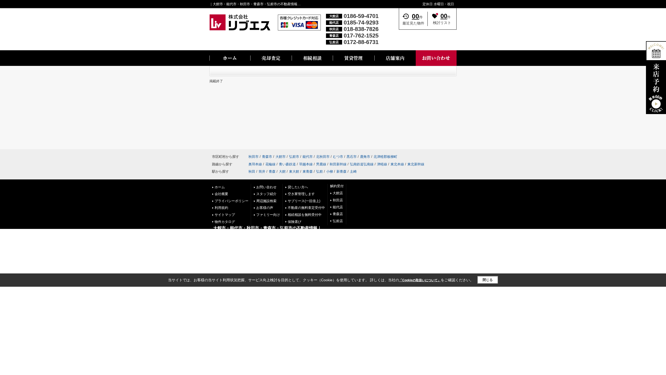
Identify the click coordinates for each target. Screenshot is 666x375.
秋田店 (338, 200)
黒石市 (352, 157)
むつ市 (338, 157)
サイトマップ (225, 215)
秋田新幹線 (338, 164)
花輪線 (270, 164)
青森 (272, 171)
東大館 (294, 171)
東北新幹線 (415, 164)
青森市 (267, 157)
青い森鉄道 (287, 164)
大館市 (281, 157)
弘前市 (294, 157)
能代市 (308, 157)
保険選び (294, 222)
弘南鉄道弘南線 (362, 164)
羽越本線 (306, 164)
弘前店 (338, 221)
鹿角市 (365, 157)
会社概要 (221, 194)
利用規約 (221, 208)
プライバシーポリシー (231, 201)
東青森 (308, 171)
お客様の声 (264, 208)
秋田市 (253, 157)
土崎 (353, 171)
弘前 (319, 171)
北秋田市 (323, 157)
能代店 (338, 207)
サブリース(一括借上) (304, 201)
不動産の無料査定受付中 (306, 208)
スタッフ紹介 (266, 194)
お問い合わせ (266, 187)
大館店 (338, 193)
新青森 (341, 171)
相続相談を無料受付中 (305, 215)
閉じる (488, 280)
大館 (282, 171)
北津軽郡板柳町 (385, 157)
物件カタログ (225, 222)
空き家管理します (301, 194)
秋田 (251, 171)
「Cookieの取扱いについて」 (420, 280)
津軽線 (382, 164)
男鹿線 (321, 164)
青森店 (338, 214)
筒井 (262, 171)
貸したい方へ (298, 187)
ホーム (220, 187)
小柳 (329, 171)
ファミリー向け (268, 215)
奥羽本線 (255, 164)
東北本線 (397, 164)
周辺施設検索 (266, 201)
